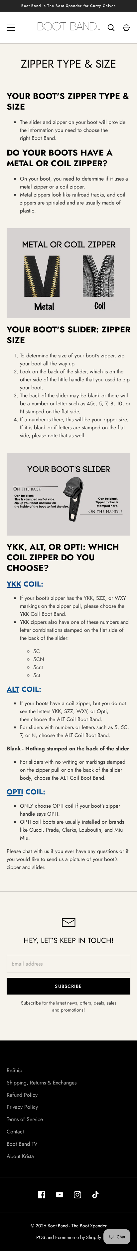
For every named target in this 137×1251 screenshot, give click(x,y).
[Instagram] (77, 1194)
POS (40, 1237)
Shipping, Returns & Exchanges (41, 1082)
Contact (15, 1131)
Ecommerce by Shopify (78, 1237)
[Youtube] (59, 1194)
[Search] (111, 27)
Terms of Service (25, 1119)
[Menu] (11, 27)
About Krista (20, 1156)
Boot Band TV (22, 1144)
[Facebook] (41, 1194)
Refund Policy (22, 1095)
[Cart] (126, 27)
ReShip (14, 1070)
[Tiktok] (95, 1194)
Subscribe (68, 986)
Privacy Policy (22, 1107)
